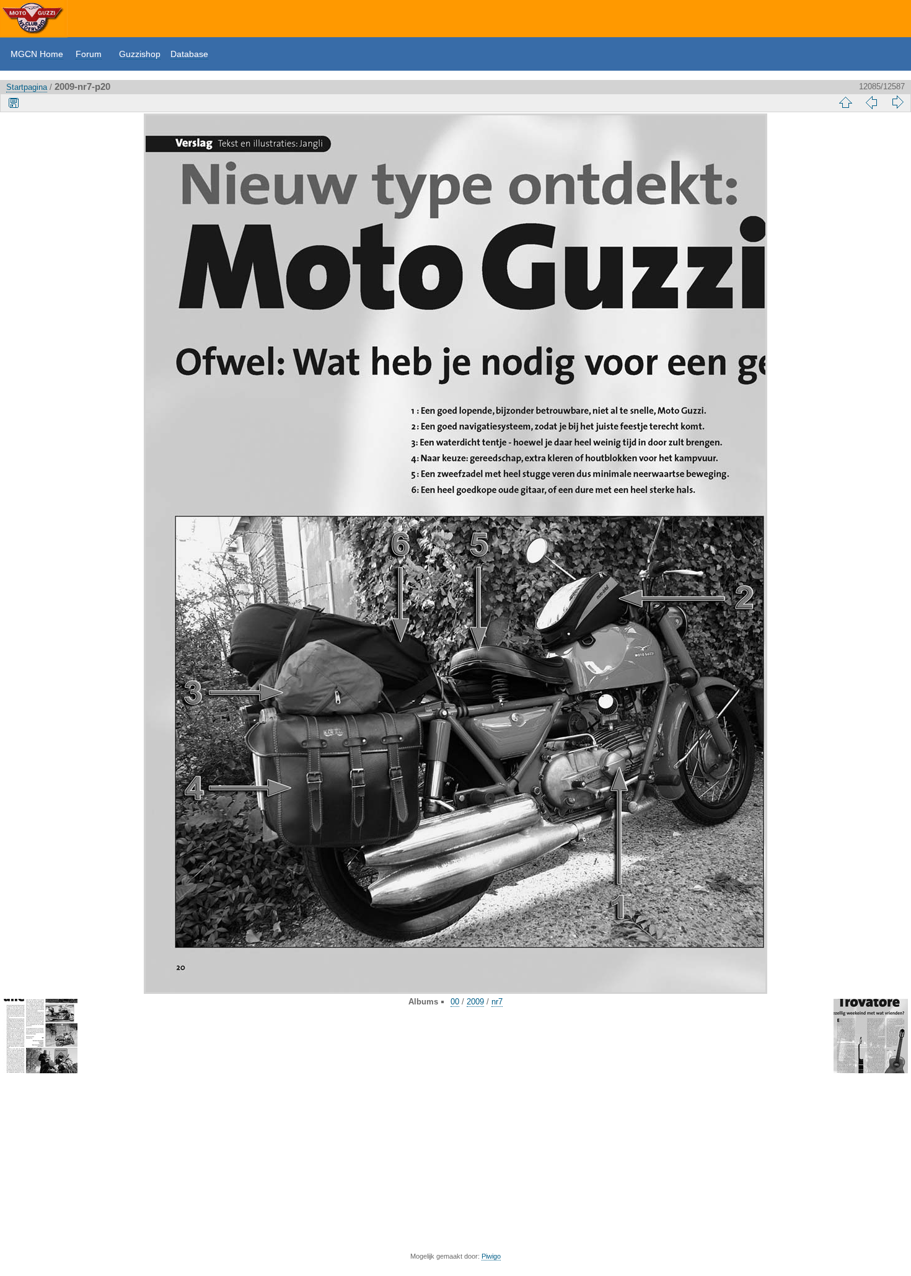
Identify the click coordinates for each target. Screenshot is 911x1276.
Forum (89, 54)
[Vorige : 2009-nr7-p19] (871, 102)
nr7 (497, 1001)
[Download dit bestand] (14, 102)
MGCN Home (37, 54)
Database (189, 54)
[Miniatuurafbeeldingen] (845, 102)
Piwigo (491, 1256)
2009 (475, 1001)
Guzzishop (140, 54)
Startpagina (26, 87)
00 (455, 1001)
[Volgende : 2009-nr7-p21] (897, 102)
